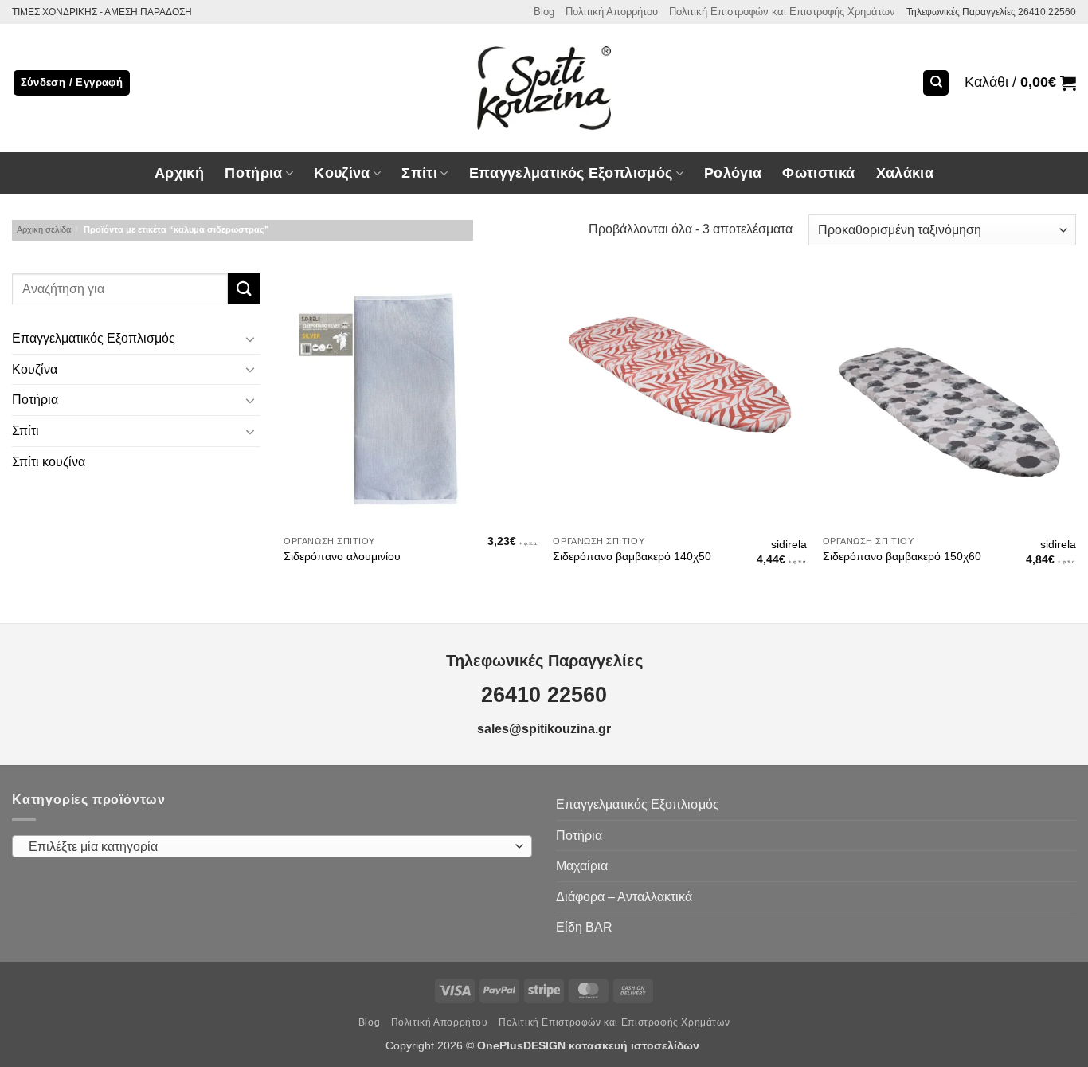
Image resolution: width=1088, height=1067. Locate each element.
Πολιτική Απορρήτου (612, 12)
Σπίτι (25, 430)
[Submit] (244, 288)
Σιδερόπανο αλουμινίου (342, 556)
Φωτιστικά (818, 173)
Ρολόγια (732, 173)
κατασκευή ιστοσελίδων (636, 1045)
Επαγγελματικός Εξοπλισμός (93, 339)
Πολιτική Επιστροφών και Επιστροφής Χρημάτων (782, 12)
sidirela (789, 544)
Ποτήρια (253, 173)
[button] (1020, 82)
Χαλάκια (904, 173)
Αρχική (179, 173)
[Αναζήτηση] (936, 83)
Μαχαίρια (582, 866)
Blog (544, 12)
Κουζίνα (34, 369)
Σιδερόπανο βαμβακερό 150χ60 (902, 556)
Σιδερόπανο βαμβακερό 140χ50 (632, 556)
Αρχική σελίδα (44, 229)
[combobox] (272, 846)
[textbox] (268, 847)
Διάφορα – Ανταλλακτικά (624, 897)
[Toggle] (250, 338)
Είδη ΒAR (584, 927)
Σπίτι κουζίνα (48, 462)
